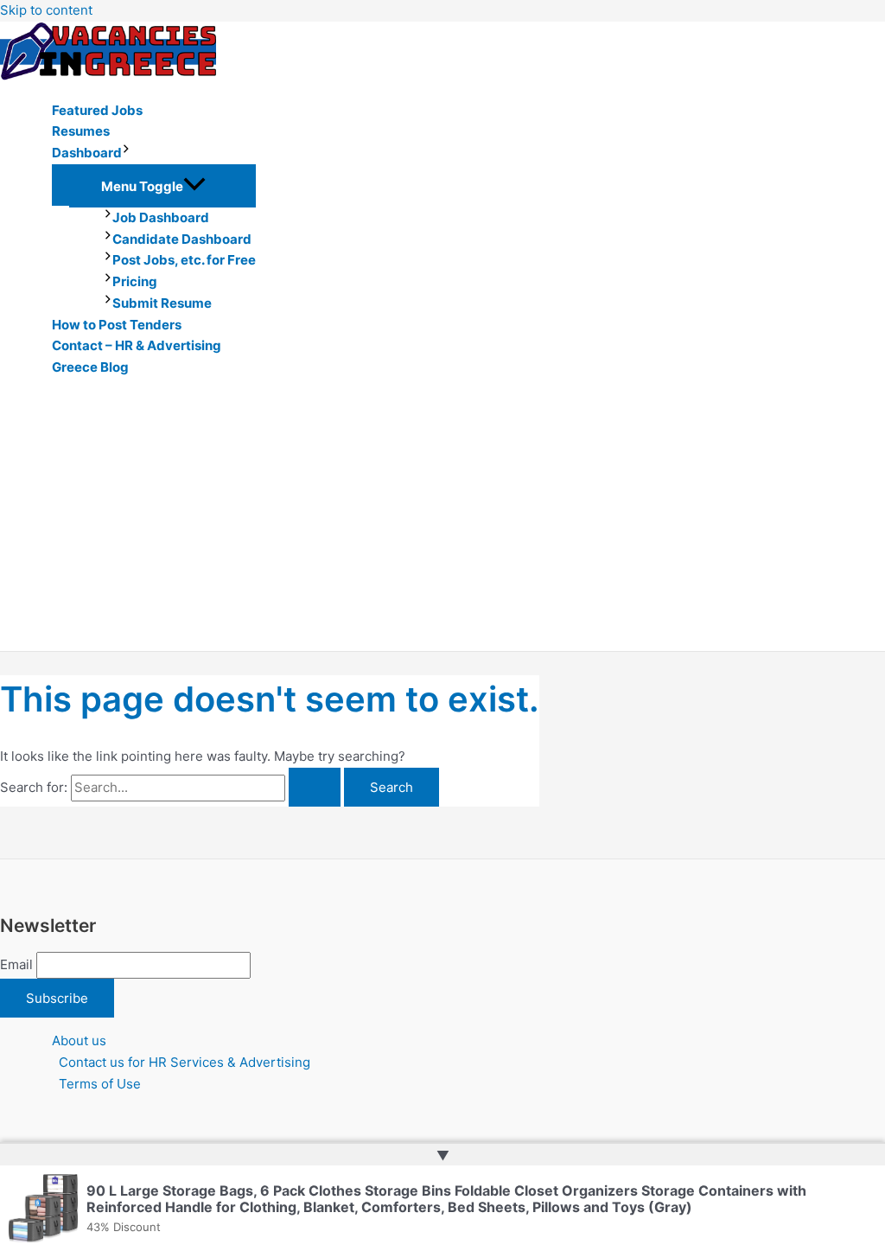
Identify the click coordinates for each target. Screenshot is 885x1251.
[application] (126, 153)
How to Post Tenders (116, 324)
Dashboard (87, 152)
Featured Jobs (97, 110)
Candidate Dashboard (181, 239)
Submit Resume (162, 303)
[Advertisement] (442, 521)
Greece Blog (90, 367)
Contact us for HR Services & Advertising (184, 1062)
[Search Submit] (315, 787)
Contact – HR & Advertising (136, 345)
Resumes (81, 131)
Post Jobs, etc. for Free (184, 260)
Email (16, 964)
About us (79, 1040)
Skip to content (46, 10)
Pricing (134, 281)
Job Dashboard (160, 217)
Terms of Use (100, 1083)
